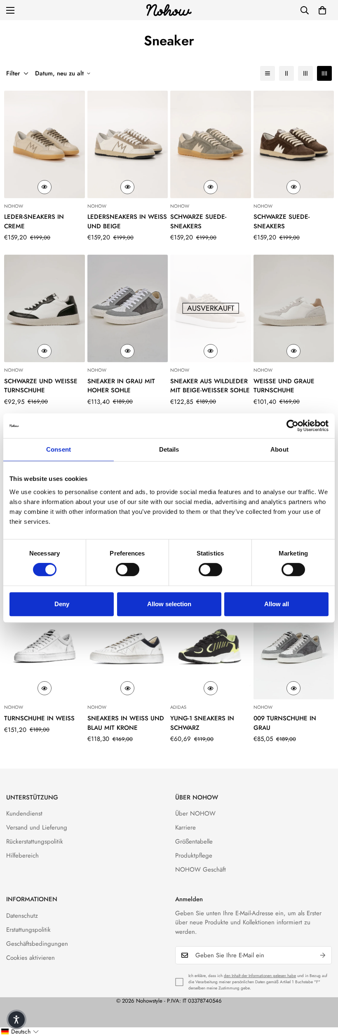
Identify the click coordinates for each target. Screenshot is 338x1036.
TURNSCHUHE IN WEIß (39, 718)
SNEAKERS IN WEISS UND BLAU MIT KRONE (125, 723)
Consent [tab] (58, 449)
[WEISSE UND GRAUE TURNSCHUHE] (294, 308)
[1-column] (267, 73)
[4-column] (324, 73)
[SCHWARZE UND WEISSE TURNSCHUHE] (44, 308)
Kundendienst (24, 813)
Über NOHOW (195, 813)
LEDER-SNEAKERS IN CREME (34, 221)
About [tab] (279, 449)
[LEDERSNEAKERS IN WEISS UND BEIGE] (127, 144)
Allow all (276, 603)
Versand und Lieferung (36, 827)
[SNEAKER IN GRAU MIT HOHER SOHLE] (127, 308)
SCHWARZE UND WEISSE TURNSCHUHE (40, 386)
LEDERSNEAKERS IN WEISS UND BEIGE (127, 221)
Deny (61, 603)
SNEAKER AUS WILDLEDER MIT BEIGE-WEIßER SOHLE (210, 386)
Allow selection (169, 603)
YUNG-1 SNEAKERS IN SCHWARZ (202, 723)
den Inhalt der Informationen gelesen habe (260, 976)
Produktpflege (193, 855)
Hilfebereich (22, 855)
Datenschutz (22, 915)
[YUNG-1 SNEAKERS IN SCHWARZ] (210, 646)
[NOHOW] (169, 10)
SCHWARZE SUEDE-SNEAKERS (198, 221)
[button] (322, 10)
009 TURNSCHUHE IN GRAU (285, 723)
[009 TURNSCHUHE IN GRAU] (294, 646)
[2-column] (286, 73)
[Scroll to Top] (321, 991)
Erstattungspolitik (28, 929)
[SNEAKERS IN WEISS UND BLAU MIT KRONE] (127, 646)
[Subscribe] (323, 955)
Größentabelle (194, 841)
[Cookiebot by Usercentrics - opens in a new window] (292, 426)
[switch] (127, 569)
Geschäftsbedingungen (37, 943)
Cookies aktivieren (30, 957)
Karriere (185, 827)
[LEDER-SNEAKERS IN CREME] (44, 144)
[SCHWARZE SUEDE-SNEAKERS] (210, 144)
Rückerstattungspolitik (34, 841)
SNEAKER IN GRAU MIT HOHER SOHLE (121, 386)
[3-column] (305, 73)
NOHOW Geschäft (200, 869)
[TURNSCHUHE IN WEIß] (44, 646)
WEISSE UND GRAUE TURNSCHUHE (284, 386)
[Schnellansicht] (45, 187)
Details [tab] (169, 449)
